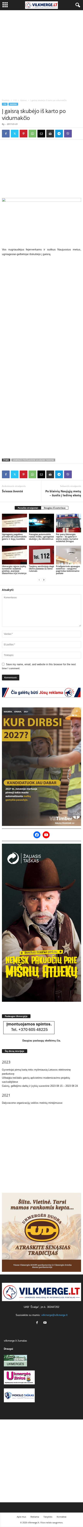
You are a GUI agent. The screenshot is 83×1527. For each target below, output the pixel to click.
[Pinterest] (23, 133)
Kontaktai (61, 1516)
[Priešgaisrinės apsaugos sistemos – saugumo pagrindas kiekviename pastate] (68, 555)
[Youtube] (45, 1323)
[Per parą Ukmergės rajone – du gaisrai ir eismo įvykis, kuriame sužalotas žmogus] (68, 523)
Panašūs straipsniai (28, 507)
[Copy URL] (77, 133)
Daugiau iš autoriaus (54, 507)
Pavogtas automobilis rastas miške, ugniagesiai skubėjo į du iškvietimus (41, 536)
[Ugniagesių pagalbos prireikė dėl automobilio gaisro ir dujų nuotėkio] (14, 523)
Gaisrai (23, 100)
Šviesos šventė (12, 491)
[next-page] (44, 580)
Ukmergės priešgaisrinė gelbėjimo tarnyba (33, 460)
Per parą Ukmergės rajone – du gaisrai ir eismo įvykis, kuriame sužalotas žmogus (67, 538)
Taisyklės (47, 1516)
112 (15, 100)
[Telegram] (59, 133)
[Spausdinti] (50, 133)
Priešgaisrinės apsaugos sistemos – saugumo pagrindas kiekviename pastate (68, 570)
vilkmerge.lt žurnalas (15, 1340)
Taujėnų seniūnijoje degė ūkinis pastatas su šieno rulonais (41, 568)
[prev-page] (39, 580)
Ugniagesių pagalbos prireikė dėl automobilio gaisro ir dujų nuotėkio (14, 536)
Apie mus (21, 1516)
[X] (15, 133)
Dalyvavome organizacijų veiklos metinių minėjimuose (32, 1102)
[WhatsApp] (32, 133)
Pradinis (5, 100)
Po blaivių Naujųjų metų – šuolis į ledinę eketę (63, 493)
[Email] (41, 133)
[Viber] (68, 133)
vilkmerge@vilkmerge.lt (54, 1315)
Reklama (34, 1516)
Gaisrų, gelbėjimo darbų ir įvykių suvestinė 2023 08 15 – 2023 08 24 (40, 1085)
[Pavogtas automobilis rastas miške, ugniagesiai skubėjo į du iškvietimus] (41, 523)
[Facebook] (6, 133)
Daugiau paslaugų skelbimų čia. (41, 1040)
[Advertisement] (41, 53)
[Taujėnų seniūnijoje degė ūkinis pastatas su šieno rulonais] (41, 555)
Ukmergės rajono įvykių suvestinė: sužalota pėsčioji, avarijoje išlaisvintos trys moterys (14, 570)
